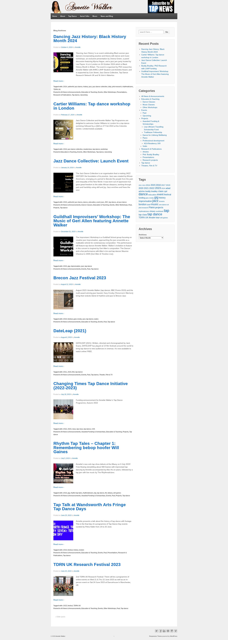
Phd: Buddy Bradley (151, 154)
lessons (162, 201)
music (154, 204)
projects (159, 207)
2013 (143, 185)
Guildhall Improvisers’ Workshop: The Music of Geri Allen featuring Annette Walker (91, 220)
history (85, 87)
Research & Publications (62, 95)
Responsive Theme (155, 636)
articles (142, 191)
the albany (109, 493)
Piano (145, 138)
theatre (152, 217)
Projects (56, 208)
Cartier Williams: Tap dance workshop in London (91, 106)
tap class (80, 429)
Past (130, 205)
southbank (159, 211)
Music (94, 16)
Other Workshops (110, 92)
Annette (77, 47)
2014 (148, 185)
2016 (158, 185)
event (98, 202)
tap (95, 493)
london (81, 550)
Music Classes (149, 105)
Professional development (153, 141)
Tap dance (75, 95)
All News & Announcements (71, 92)
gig (69, 266)
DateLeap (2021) (69, 330)
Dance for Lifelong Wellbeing (155, 135)
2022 (65, 429)
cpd (165, 191)
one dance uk (164, 205)
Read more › (58, 81)
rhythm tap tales (76, 493)
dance (85, 202)
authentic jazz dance (75, 87)
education (92, 202)
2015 (153, 185)
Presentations (122, 92)
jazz (90, 87)
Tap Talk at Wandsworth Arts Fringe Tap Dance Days (89, 506)
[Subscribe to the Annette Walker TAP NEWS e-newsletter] (161, 6)
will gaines (117, 493)
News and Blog (107, 16)
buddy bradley (151, 191)
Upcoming (84, 95)
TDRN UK (57, 89)
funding (142, 198)
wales (96, 319)
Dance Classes (86, 205)
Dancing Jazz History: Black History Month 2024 (89, 38)
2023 (65, 266)
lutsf (148, 205)
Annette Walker (60, 636)
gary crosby (77, 319)
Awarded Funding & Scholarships (93, 432)
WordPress (173, 636)
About (62, 16)
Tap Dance (72, 16)
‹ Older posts (60, 617)
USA (93, 429)
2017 (163, 185)
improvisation (75, 266)
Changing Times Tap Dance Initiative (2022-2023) (90, 385)
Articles (146, 152)
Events (100, 92)
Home (54, 16)
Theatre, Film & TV (106, 375)
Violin (145, 146)
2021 (65, 372)
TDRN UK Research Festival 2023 (87, 564)
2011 (140, 185)
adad (168, 188)
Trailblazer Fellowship (153, 132)
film (73, 372)
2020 (141, 188)
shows (152, 211)
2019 (168, 185)
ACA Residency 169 (152, 143)
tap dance (96, 149)
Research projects (150, 160)
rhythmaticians (127, 87)
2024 (65, 87)
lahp (109, 87)
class (74, 429)
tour (158, 217)
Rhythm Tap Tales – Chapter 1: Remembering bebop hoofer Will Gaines (86, 447)
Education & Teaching (89, 92)
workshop (104, 149)
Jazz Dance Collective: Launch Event (91, 161)
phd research (117, 87)
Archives (143, 235)
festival (70, 319)
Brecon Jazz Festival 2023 (79, 277)
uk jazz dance (122, 202)
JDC (106, 202)
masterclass (87, 149)
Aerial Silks (84, 16)
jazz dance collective (99, 87)
